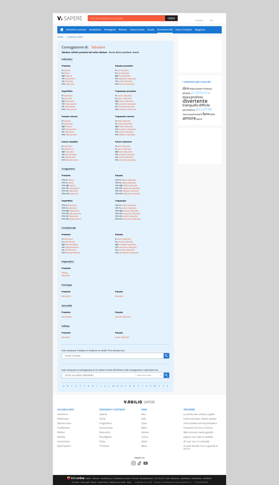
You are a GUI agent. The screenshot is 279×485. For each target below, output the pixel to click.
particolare (196, 114)
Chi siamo (75, 482)
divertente (195, 100)
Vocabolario (95, 29)
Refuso (61, 432)
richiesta (207, 88)
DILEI (168, 478)
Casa (144, 423)
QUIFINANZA (185, 478)
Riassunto (104, 432)
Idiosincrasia (64, 423)
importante (195, 88)
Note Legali (85, 482)
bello (212, 114)
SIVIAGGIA (175, 478)
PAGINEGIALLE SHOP (122, 478)
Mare (144, 427)
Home (61, 29)
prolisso (197, 97)
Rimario (123, 29)
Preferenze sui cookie (117, 482)
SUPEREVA (207, 478)
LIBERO (88, 478)
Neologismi (110, 29)
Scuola (150, 29)
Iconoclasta (63, 441)
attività (186, 93)
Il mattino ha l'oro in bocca (198, 427)
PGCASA (135, 478)
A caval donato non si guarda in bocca (201, 447)
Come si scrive (137, 29)
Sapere (73, 18)
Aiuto (129, 482)
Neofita (61, 436)
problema (200, 92)
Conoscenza (106, 427)
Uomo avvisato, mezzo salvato (200, 418)
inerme (186, 114)
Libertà (103, 414)
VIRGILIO (96, 478)
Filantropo (63, 418)
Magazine (200, 29)
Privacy (93, 482)
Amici (144, 441)
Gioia (102, 441)
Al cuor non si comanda (196, 441)
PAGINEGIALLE (107, 478)
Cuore (144, 436)
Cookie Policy (103, 482)
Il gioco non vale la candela (198, 436)
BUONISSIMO (197, 478)
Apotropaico (64, 445)
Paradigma (105, 436)
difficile (204, 105)
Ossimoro (62, 414)
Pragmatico (105, 423)
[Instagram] (133, 463)
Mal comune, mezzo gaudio (198, 432)
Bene (144, 445)
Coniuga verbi (74, 37)
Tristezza (104, 445)
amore (189, 118)
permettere (189, 110)
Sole (143, 418)
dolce (186, 97)
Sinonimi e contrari (76, 29)
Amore (145, 432)
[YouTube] (146, 463)
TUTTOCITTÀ (159, 478)
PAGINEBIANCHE (146, 478)
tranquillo (190, 105)
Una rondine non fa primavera (200, 423)
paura (199, 118)
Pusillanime (63, 427)
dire (186, 88)
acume (204, 108)
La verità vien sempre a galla (199, 414)
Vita (143, 414)
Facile (102, 418)
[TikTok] (139, 463)
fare (206, 113)
